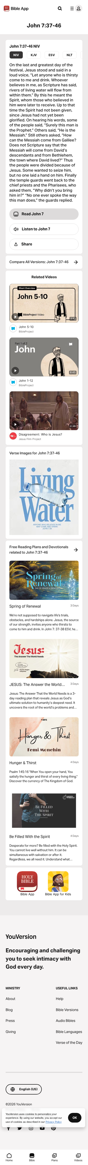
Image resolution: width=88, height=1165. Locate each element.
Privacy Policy (54, 1122)
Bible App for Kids (58, 894)
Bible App (27, 894)
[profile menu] (75, 8)
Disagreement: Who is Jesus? (44, 434)
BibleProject (26, 331)
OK (75, 1117)
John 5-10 (30, 327)
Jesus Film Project (30, 439)
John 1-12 (30, 380)
